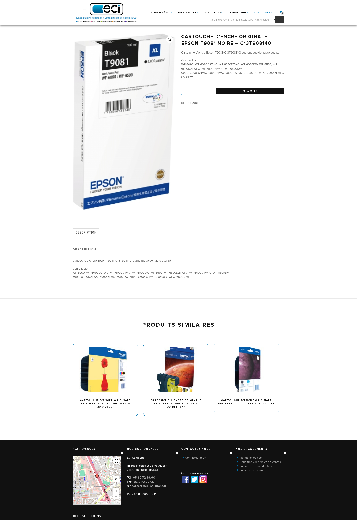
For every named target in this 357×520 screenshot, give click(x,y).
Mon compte (263, 12)
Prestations (187, 12)
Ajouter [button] (107, 345)
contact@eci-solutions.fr (149, 486)
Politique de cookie (252, 470)
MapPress (101, 503)
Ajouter (252, 91)
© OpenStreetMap (113, 503)
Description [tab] (86, 232)
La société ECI (160, 12)
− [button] (116, 496)
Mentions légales (250, 458)
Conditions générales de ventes (260, 462)
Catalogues (212, 12)
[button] (169, 39)
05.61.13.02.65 (144, 482)
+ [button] (116, 490)
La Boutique (237, 12)
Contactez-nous (195, 458)
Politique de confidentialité (256, 466)
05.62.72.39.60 (144, 477)
